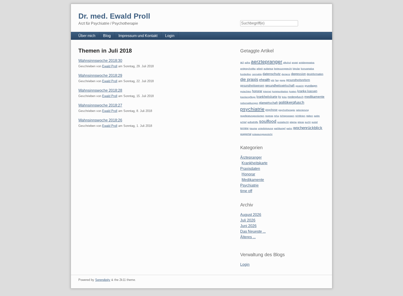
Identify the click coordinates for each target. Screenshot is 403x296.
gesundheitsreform (298, 80)
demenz (285, 74)
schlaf (243, 122)
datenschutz (272, 74)
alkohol (287, 62)
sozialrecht (283, 122)
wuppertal (245, 134)
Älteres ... (248, 237)
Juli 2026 (247, 220)
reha (276, 115)
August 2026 (250, 215)
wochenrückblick (307, 127)
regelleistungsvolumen (252, 115)
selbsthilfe (252, 122)
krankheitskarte (267, 96)
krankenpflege (248, 97)
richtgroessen (287, 115)
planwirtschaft (268, 102)
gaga (282, 80)
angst (295, 62)
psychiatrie (252, 109)
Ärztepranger (251, 157)
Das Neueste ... (253, 231)
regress (269, 115)
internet (267, 91)
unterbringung (265, 128)
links (284, 97)
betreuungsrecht (283, 68)
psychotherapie (286, 110)
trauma (253, 128)
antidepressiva (306, 62)
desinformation (315, 74)
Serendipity (102, 280)
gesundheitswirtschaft (280, 85)
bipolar (296, 68)
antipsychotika (248, 68)
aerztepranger (266, 61)
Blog (107, 36)
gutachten (245, 91)
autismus (268, 68)
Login (169, 36)
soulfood (267, 121)
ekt (272, 80)
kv (279, 96)
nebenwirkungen (249, 103)
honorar (257, 91)
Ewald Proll (109, 66)
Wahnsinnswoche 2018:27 (100, 105)
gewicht (299, 85)
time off (246, 191)
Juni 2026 (248, 226)
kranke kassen (307, 91)
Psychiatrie (249, 185)
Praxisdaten (250, 169)
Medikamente (253, 180)
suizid (315, 122)
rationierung (302, 110)
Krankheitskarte (255, 163)
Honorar (248, 174)
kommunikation (280, 91)
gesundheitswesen (252, 85)
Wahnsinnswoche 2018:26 (100, 120)
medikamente (314, 96)
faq (277, 80)
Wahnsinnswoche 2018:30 (100, 61)
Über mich (86, 36)
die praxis (249, 79)
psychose (271, 109)
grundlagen (311, 85)
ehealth (264, 80)
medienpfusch (295, 96)
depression (298, 74)
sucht (308, 122)
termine (244, 128)
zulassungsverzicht (262, 134)
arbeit (260, 68)
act (242, 62)
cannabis (257, 74)
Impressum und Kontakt (137, 36)
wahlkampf (279, 128)
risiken (309, 115)
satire (317, 115)
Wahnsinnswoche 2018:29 (100, 75)
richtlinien (300, 115)
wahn (289, 128)
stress (301, 122)
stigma (293, 122)
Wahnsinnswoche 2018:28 (100, 90)
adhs (247, 62)
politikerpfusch (291, 102)
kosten (292, 91)
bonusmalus (307, 68)
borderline (245, 74)
